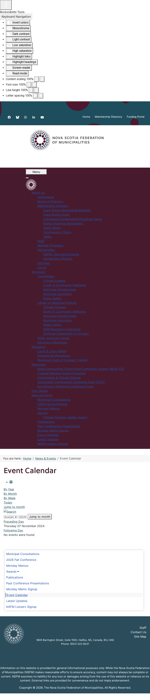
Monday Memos (17, 565)
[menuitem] (38, 192)
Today (8, 502)
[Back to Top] (143, 693)
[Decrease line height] (31, 90)
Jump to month (14, 507)
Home (86, 116)
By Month (10, 493)
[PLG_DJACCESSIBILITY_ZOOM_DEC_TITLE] (36, 79)
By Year (9, 489)
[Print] (11, 482)
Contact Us (138, 632)
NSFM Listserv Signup (21, 607)
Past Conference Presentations (27, 583)
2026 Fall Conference (21, 560)
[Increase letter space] (40, 95)
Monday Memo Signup (21, 589)
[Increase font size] (34, 84)
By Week (10, 498)
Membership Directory (108, 116)
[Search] (10, 511)
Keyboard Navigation (16, 16)
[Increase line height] (36, 90)
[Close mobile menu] (27, 177)
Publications (14, 577)
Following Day (13, 530)
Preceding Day (14, 521)
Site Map (140, 636)
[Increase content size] (42, 79)
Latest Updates (16, 601)
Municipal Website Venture (85, 695)
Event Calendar (17, 595)
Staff (143, 628)
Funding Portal (135, 116)
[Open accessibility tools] (6, 5)
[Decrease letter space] (35, 95)
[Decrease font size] (29, 84)
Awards (11, 571)
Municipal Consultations (22, 554)
